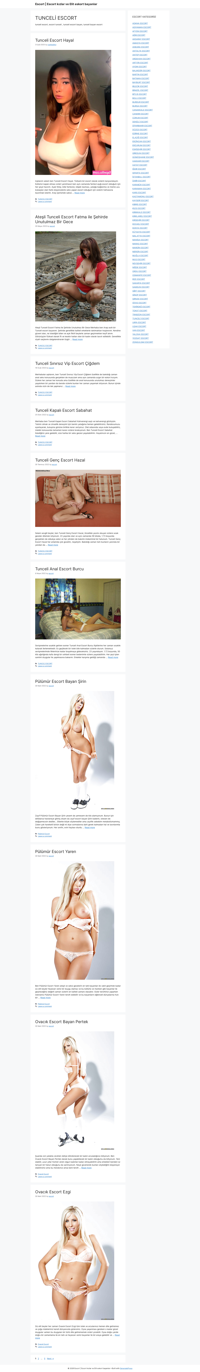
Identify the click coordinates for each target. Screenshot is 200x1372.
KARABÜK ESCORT (141, 185)
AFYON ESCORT (140, 31)
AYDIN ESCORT (139, 67)
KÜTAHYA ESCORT (141, 232)
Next (50, 1358)
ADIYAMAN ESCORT (141, 27)
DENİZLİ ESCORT (140, 122)
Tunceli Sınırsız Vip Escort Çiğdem (67, 363)
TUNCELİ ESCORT (45, 199)
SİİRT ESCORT (139, 291)
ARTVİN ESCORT (140, 63)
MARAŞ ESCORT (140, 244)
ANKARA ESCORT (140, 47)
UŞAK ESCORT (139, 326)
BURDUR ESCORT (140, 102)
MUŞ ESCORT (138, 259)
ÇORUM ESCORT (140, 118)
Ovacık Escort (43, 1174)
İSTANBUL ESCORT (141, 177)
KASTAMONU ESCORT (143, 196)
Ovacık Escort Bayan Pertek (61, 1021)
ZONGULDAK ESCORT (142, 342)
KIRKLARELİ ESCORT (142, 216)
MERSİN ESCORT (140, 251)
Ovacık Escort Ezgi (53, 1191)
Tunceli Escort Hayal (54, 40)
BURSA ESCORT (140, 106)
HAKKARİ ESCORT (140, 161)
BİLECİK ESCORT (140, 86)
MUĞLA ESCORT (140, 255)
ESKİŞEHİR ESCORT (141, 149)
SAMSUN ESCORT (141, 287)
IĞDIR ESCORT (139, 169)
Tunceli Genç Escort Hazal (60, 460)
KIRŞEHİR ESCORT (141, 220)
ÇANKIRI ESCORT (140, 114)
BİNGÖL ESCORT (140, 90)
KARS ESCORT (139, 192)
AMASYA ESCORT (140, 43)
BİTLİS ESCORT (139, 94)
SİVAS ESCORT (139, 303)
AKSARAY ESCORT (141, 39)
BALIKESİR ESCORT (141, 70)
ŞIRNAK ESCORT (140, 299)
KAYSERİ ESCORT (140, 200)
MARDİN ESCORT (140, 248)
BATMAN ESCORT (140, 78)
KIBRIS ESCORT (139, 204)
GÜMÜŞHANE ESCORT (143, 157)
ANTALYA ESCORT (141, 51)
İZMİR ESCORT (139, 181)
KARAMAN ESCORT (141, 189)
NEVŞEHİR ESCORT (141, 263)
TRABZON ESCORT (141, 314)
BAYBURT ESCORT (141, 82)
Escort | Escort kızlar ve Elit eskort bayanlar (66, 4)
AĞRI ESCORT (138, 35)
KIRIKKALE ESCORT (141, 212)
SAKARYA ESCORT (141, 283)
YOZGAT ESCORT (140, 338)
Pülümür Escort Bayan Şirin (60, 681)
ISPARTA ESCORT (140, 173)
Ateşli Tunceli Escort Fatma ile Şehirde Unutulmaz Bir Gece (71, 219)
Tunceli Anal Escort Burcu (59, 568)
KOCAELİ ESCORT (140, 224)
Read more (80, 193)
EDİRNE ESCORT (140, 133)
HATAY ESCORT (139, 165)
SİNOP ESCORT (139, 295)
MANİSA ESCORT (140, 240)
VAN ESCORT (138, 330)
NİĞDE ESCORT (139, 267)
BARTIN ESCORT (140, 74)
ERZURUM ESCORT (141, 145)
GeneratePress (126, 1368)
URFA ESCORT (139, 322)
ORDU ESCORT (139, 271)
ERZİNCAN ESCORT (141, 141)
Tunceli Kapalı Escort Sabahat (63, 410)
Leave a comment (45, 201)
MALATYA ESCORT (141, 236)
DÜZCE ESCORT (139, 129)
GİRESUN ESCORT (141, 153)
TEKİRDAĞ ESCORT (141, 307)
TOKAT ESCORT (139, 311)
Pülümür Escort (44, 834)
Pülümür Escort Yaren (55, 851)
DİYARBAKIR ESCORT (142, 126)
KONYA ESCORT (140, 228)
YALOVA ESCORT (140, 334)
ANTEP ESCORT (139, 55)
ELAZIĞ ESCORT (140, 137)
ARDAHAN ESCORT (141, 59)
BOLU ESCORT (139, 98)
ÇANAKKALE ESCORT (142, 110)
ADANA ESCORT (140, 23)
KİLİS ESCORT (138, 208)
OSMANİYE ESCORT (141, 275)
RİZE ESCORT (138, 279)
